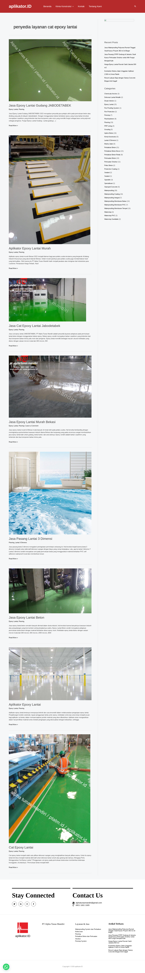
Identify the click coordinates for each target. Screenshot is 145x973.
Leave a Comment (31, 426)
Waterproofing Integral (111, 198)
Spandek (107, 180)
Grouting (107, 129)
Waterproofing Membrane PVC (115, 205)
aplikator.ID (20, 6)
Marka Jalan (108, 144)
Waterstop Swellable (111, 219)
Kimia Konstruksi (110, 137)
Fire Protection (109, 112)
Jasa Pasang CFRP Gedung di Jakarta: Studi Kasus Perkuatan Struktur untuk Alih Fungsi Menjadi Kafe (120, 57)
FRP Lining (108, 126)
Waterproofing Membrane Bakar (115, 201)
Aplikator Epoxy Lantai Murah (30, 248)
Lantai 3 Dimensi (21, 542)
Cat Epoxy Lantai (21, 847)
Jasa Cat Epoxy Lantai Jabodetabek (34, 326)
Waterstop (107, 212)
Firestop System (81, 941)
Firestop (107, 115)
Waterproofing (109, 190)
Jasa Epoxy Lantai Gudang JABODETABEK (40, 105)
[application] (72, 6)
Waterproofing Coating (112, 194)
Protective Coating (110, 169)
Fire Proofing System (111, 108)
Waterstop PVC (109, 215)
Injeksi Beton (108, 133)
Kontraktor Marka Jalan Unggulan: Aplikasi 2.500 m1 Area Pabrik (120, 946)
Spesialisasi (108, 183)
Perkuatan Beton (110, 158)
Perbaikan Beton (110, 147)
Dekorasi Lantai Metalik (112, 97)
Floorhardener (109, 119)
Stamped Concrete (110, 187)
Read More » (13, 125)
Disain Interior (109, 101)
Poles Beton (108, 165)
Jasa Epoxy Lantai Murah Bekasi (32, 422)
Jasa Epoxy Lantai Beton (26, 617)
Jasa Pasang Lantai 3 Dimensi (30, 538)
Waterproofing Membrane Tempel (115, 208)
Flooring (21, 109)
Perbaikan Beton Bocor (112, 151)
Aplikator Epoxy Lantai (25, 704)
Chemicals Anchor (110, 94)
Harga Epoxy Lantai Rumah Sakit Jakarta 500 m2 (120, 942)
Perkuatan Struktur (110, 162)
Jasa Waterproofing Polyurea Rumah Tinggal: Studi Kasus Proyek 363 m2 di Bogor (121, 930)
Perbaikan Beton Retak (112, 155)
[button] (6, 967)
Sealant (107, 172)
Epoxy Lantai (13, 109)
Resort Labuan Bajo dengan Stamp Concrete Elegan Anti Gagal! (120, 951)
